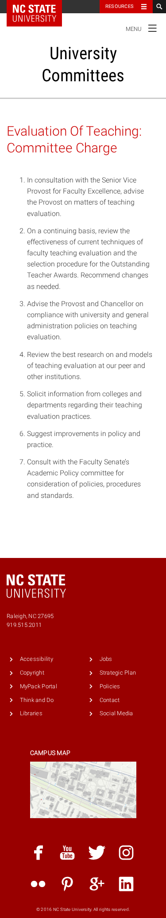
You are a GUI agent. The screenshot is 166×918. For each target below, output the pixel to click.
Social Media (116, 713)
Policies (110, 686)
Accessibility (36, 659)
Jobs (106, 659)
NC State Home (40, 6)
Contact (110, 700)
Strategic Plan (118, 672)
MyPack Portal (38, 686)
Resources (119, 6)
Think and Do (37, 700)
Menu (141, 27)
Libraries (31, 713)
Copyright (32, 672)
